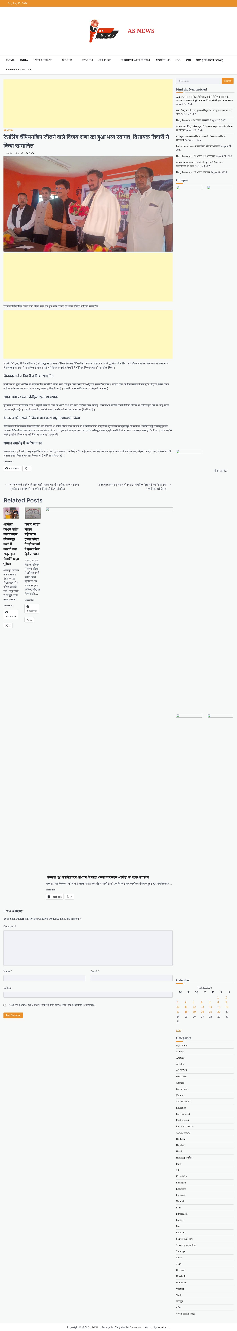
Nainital (180, 1201)
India (24, 60)
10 (178, 1006)
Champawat (182, 1089)
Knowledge (181, 1176)
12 (194, 1006)
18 (186, 1011)
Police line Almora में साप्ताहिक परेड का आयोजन (198, 146)
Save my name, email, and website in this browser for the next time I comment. (52, 1004)
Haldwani (180, 1139)
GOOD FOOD (183, 1132)
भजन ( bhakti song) (209, 60)
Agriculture (181, 1045)
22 (218, 1011)
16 (227, 1006)
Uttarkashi (181, 1276)
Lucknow (180, 1195)
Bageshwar (181, 1076)
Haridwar (180, 1145)
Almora (8, 130)
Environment (182, 1120)
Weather (180, 1288)
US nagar (180, 1270)
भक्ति (188, 60)
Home (10, 60)
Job (177, 60)
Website (7, 988)
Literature (181, 1189)
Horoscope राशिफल (185, 1157)
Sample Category (184, 1239)
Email (95, 971)
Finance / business (185, 1126)
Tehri (178, 1264)
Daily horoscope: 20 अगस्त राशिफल (193, 172)
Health (179, 1151)
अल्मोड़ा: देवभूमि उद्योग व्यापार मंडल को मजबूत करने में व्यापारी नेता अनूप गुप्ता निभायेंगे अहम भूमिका (11, 544)
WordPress (163, 1327)
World (67, 60)
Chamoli (180, 1083)
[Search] (230, 64)
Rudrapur (180, 1232)
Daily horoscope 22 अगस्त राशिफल (192, 120)
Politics (179, 1220)
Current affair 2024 (135, 60)
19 (194, 1011)
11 (186, 1006)
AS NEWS (141, 31)
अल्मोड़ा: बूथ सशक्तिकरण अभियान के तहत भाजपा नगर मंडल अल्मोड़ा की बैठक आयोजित (105, 877)
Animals (180, 1058)
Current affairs (18, 69)
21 (210, 1011)
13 (202, 1006)
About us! (162, 60)
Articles (180, 1064)
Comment (9, 926)
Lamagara (181, 1182)
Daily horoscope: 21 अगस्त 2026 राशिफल (195, 156)
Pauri (178, 1207)
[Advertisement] (88, 103)
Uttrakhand (43, 60)
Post (178, 1226)
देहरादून (179, 1301)
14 (210, 1006)
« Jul (178, 1030)
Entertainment (183, 1114)
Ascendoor (136, 1327)
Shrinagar (181, 1251)
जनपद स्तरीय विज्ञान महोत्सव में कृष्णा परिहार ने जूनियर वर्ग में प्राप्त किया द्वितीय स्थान (32, 539)
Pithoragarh (182, 1214)
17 (178, 1011)
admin (9, 153)
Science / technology (186, 1245)
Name (7, 971)
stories (87, 60)
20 (202, 1011)
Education (181, 1107)
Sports (179, 1257)
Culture (104, 60)
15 (218, 1006)
